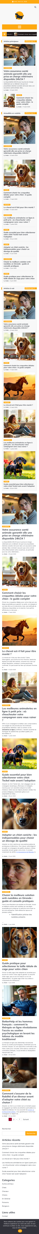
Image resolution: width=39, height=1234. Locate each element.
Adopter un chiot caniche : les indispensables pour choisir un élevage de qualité (16, 249)
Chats (4, 1187)
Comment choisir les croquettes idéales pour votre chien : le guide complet (24, 101)
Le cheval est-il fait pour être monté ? (19, 207)
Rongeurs (5, 1206)
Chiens (19, 95)
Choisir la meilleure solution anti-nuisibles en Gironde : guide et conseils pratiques (17, 264)
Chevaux (7, 204)
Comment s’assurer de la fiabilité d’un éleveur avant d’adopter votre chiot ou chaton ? (17, 1098)
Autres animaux (8, 1184)
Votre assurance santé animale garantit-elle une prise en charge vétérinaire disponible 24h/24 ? (18, 75)
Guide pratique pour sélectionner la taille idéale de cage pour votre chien (19, 277)
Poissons (5, 1202)
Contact (5, 1216)
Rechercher (6, 1129)
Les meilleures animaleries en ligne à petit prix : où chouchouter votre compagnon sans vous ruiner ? (19, 220)
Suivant (26, 1119)
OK (20, 1231)
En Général (7, 68)
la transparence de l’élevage (25, 852)
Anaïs (7, 90)
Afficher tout (29, 41)
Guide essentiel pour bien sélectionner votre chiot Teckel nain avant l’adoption (19, 234)
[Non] (36, 1226)
